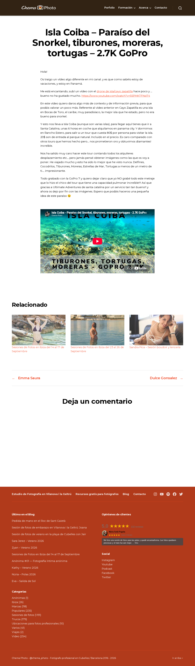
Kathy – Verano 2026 (25, 567)
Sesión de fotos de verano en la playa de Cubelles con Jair (49, 534)
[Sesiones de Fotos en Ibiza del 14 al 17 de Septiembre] (39, 330)
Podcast (107, 568)
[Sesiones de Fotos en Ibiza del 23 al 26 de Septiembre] (97, 330)
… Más (135, 543)
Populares (18, 610)
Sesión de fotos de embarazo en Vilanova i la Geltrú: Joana (49, 527)
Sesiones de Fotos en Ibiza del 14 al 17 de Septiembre (46, 554)
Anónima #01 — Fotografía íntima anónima (39, 561)
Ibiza (15, 602)
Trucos (16, 619)
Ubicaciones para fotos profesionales (35, 623)
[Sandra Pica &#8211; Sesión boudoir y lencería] (156, 330)
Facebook (108, 573)
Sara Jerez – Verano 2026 (28, 541)
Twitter (106, 577)
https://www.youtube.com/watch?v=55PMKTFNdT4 (116, 95)
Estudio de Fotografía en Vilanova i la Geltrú (41, 494)
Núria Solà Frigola (117, 532)
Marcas (16, 606)
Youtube (107, 564)
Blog (126, 494)
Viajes (16, 632)
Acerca (143, 7)
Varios (16, 627)
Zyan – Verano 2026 (24, 547)
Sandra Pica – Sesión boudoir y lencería (154, 347)
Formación (125, 7)
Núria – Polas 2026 (24, 574)
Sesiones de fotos (23, 615)
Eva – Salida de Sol (24, 581)
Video (15, 636)
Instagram (108, 560)
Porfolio (109, 7)
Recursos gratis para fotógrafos (97, 494)
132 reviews (137, 527)
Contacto (161, 7)
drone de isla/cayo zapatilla (115, 91)
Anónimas (18, 597)
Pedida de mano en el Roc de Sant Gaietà (39, 520)
